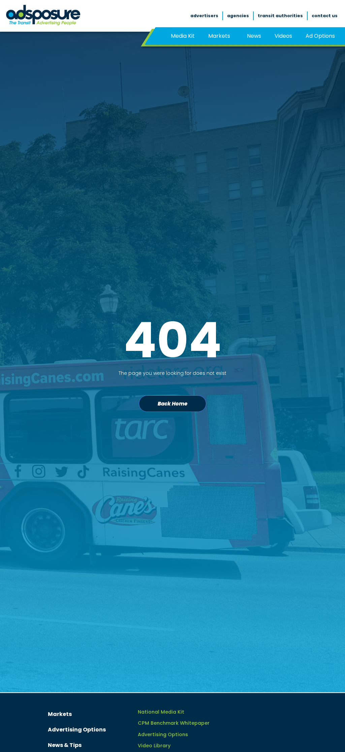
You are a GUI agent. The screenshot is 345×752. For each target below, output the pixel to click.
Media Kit (183, 36)
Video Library (154, 745)
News (254, 36)
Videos (283, 36)
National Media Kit (161, 712)
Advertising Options (77, 729)
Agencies (238, 16)
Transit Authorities (280, 16)
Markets (219, 36)
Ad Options (320, 36)
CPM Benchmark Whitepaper (174, 723)
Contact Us (325, 16)
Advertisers (204, 16)
